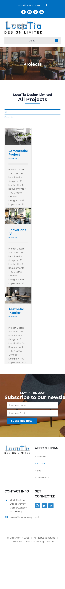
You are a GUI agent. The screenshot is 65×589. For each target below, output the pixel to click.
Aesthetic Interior (16, 311)
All (6, 112)
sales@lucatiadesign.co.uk (32, 5)
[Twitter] (44, 505)
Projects (9, 117)
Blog (39, 470)
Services (41, 456)
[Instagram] (37, 505)
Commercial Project (18, 152)
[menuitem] (32, 112)
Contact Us (43, 477)
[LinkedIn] (51, 505)
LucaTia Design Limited (41, 541)
